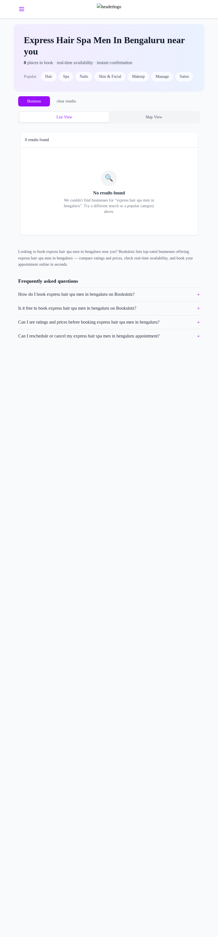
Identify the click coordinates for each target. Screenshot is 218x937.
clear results (66, 101)
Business (34, 101)
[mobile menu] (21, 9)
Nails (84, 76)
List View (64, 117)
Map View (154, 117)
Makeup (138, 76)
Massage (162, 76)
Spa (66, 76)
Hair (48, 76)
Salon (184, 76)
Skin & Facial (110, 76)
